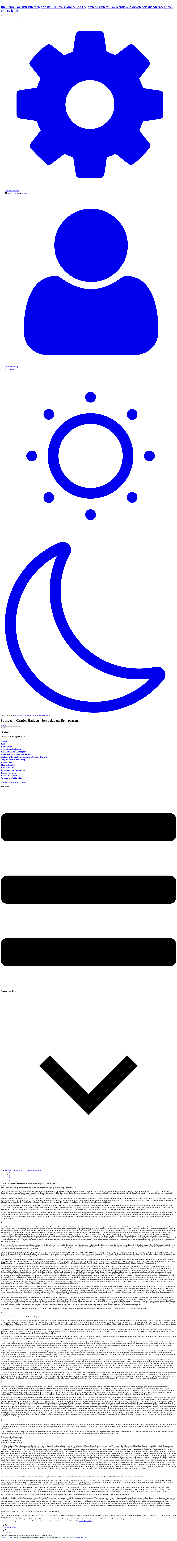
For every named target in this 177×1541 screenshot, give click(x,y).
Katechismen (6, 746)
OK (77, 1521)
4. (9, 1178)
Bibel (3, 744)
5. (9, 1180)
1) (25, 1183)
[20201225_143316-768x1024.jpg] (14, 782)
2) (75, 1187)
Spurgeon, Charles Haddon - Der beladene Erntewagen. (32, 715)
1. (9, 1172)
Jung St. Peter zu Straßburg (13, 759)
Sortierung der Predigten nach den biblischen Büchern (24, 757)
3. (9, 1176)
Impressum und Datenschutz (13, 770)
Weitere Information (85, 1521)
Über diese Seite (7, 767)
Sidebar (3, 725)
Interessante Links (8, 773)
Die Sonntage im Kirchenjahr (13, 752)
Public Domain (81, 1537)
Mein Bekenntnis (8, 765)
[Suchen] (20, 16)
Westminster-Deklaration (11, 778)
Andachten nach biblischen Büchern (16, 754)
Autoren (4, 741)
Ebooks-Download (9, 775)
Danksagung (6, 762)
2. (9, 1174)
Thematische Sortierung (11, 749)
